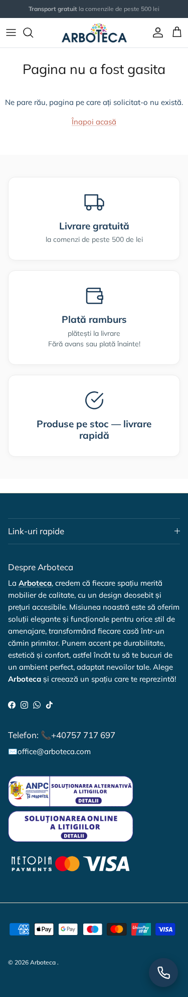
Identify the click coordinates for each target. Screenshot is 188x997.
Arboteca (43, 962)
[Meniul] (11, 32)
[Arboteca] (94, 32)
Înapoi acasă (94, 121)
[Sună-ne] (163, 972)
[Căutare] (33, 32)
